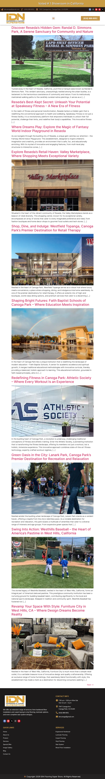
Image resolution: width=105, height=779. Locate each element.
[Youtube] (96, 9)
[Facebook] (90, 9)
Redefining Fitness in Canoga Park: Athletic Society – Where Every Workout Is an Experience (51, 380)
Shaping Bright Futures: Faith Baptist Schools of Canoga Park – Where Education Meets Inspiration (50, 302)
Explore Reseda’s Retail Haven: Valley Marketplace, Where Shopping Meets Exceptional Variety (50, 154)
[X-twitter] (102, 9)
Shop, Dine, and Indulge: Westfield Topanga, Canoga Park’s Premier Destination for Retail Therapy (52, 228)
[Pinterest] (99, 9)
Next (90, 685)
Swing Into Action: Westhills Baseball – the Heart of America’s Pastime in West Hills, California (51, 531)
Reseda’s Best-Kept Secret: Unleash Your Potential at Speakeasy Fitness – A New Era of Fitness (50, 104)
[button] (53, 18)
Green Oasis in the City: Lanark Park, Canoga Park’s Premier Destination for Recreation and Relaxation (51, 457)
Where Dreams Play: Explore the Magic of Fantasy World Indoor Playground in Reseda (50, 129)
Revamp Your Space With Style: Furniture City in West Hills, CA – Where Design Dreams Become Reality (48, 610)
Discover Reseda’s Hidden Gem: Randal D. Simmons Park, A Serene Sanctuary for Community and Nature (52, 30)
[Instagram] (93, 9)
